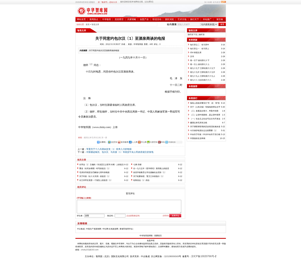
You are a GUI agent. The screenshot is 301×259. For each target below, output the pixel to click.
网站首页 (81, 19)
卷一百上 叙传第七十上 (199, 64)
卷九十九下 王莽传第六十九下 (202, 68)
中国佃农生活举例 (197, 138)
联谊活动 (157, 19)
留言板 (220, 19)
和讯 (163, 142)
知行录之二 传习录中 (199, 45)
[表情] (88, 198)
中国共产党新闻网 (93, 229)
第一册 (104, 137)
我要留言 (158, 236)
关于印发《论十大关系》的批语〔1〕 (95, 176)
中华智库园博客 (146, 236)
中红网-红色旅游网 (110, 229)
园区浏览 (169, 19)
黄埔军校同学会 (126, 229)
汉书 (192, 56)
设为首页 (216, 2)
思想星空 (119, 19)
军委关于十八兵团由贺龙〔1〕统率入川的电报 (109, 149)
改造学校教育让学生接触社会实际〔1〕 (149, 172)
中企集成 (81, 229)
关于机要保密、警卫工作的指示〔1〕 (148, 176)
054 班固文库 (195, 52)
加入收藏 (208, 2)
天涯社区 (172, 142)
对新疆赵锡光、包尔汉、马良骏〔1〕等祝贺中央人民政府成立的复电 (119, 152)
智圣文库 (95, 24)
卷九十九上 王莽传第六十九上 (202, 76)
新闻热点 (94, 19)
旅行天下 (194, 19)
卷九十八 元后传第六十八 (200, 80)
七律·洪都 (137, 164)
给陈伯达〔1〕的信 (141, 180)
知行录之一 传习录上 (199, 49)
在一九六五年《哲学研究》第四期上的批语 (151, 168)
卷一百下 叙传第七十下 (199, 60)
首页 (88, 24)
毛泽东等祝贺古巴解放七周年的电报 (94, 172)
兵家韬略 (131, 19)
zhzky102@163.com (89, 250)
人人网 (134, 142)
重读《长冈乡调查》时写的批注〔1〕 (95, 168)
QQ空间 (114, 142)
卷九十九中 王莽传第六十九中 (202, 72)
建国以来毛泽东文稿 (92, 137)
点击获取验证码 (133, 216)
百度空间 (154, 142)
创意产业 (144, 19)
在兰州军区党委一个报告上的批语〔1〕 (95, 180)
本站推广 (207, 19)
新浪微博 (124, 142)
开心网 (144, 142)
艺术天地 (182, 19)
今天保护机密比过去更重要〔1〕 (204, 130)
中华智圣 (106, 19)
